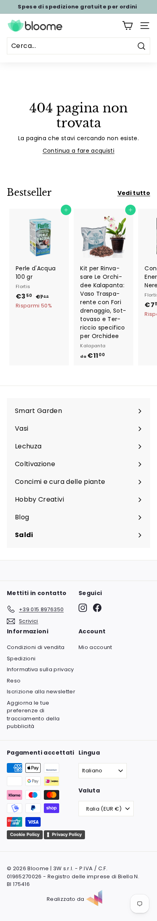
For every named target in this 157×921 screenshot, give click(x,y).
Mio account (95, 647)
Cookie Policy (24, 834)
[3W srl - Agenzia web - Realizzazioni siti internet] (98, 899)
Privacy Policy (67, 834)
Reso (14, 681)
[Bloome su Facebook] (97, 608)
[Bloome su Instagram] (82, 608)
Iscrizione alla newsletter (41, 691)
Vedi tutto (134, 193)
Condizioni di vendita (35, 647)
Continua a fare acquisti (78, 151)
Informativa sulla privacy (40, 669)
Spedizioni (21, 658)
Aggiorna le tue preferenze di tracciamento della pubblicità (33, 714)
